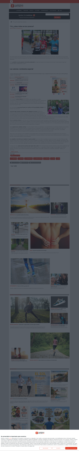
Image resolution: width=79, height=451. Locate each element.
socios (10, 438)
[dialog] (39, 440)
